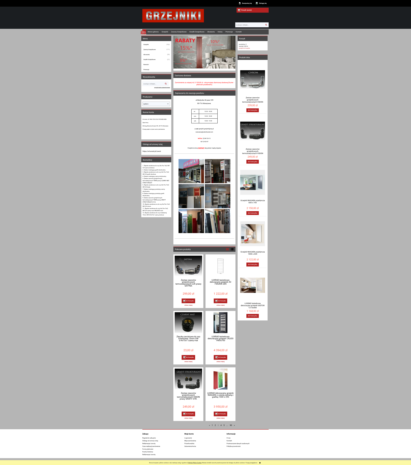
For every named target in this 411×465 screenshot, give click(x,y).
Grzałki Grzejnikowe (149, 59)
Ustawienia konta (190, 446)
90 (231, 425)
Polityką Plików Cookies (195, 463)
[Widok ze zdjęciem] (227, 249)
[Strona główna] (173, 14)
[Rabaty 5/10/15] (204, 52)
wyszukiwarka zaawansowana (162, 87)
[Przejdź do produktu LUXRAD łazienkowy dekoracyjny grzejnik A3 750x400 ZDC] (220, 266)
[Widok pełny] (232, 249)
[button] (188, 305)
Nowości (146, 64)
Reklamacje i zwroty (149, 443)
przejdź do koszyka (244, 48)
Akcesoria (146, 54)
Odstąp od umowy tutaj (150, 441)
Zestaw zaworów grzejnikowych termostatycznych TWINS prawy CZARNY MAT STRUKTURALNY (156, 181)
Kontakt (229, 441)
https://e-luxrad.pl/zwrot (152, 151)
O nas (228, 438)
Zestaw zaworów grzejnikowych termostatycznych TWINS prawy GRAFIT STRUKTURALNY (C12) (154, 200)
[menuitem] (153, 31)
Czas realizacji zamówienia (151, 446)
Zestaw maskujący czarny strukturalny (155, 176)
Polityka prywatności (233, 446)
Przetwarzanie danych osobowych (238, 443)
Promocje (146, 69)
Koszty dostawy (147, 452)
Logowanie (188, 438)
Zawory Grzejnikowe (149, 49)
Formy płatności (147, 449)
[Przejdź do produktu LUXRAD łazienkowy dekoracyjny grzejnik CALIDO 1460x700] (220, 323)
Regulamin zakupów (149, 438)
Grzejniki (146, 44)
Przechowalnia (189, 443)
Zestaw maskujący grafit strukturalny (154, 170)
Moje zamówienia (190, 441)
